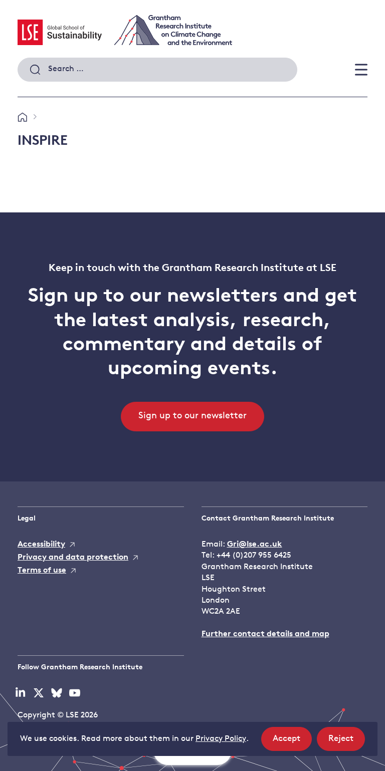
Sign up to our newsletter (192, 416)
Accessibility (41, 545)
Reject (346, 742)
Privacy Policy (221, 739)
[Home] (22, 118)
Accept (292, 742)
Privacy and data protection (73, 558)
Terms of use (42, 571)
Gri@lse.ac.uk (254, 545)
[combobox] (157, 70)
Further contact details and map (265, 634)
